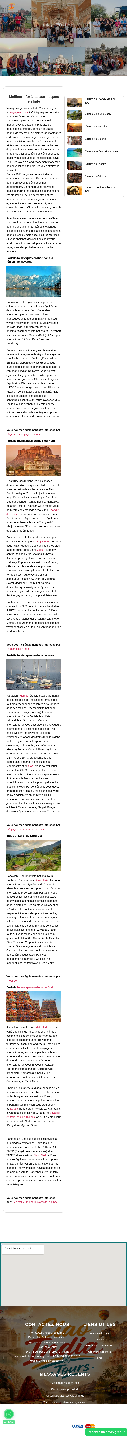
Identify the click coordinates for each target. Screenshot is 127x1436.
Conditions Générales (99, 1351)
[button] (9, 1414)
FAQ (99, 1358)
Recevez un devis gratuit (106, 1432)
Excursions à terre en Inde (65, 1408)
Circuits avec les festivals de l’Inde (65, 1395)
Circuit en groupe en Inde (65, 1389)
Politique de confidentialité (99, 1345)
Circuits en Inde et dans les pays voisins (65, 1402)
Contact (100, 1339)
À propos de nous (99, 1333)
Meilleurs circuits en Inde (65, 1382)
